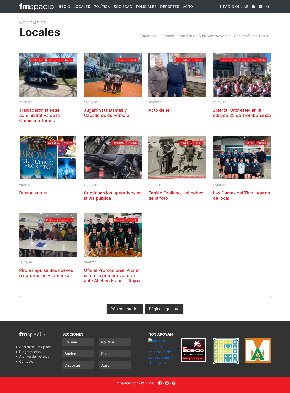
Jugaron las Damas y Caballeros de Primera (106, 112)
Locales (82, 6)
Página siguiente (164, 308)
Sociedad (123, 6)
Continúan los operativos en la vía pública (113, 195)
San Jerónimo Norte (251, 35)
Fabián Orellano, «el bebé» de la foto (175, 195)
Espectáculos (229, 60)
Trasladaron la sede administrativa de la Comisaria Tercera (39, 115)
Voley (120, 60)
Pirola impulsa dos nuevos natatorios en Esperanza (46, 273)
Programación (30, 352)
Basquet (119, 220)
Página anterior (125, 308)
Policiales (146, 6)
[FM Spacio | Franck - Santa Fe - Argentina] (36, 6)
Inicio (64, 6)
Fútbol (185, 142)
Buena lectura (33, 193)
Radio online (235, 6)
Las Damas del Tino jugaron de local (241, 195)
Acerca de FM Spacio (35, 347)
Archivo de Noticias (34, 356)
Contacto (26, 361)
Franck (168, 35)
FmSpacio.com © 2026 (134, 383)
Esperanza (149, 35)
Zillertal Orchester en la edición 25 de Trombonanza (242, 112)
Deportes (169, 6)
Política (102, 6)
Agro (188, 6)
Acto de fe (159, 110)
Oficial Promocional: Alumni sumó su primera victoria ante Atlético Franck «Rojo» (112, 275)
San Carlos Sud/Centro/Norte (204, 35)
